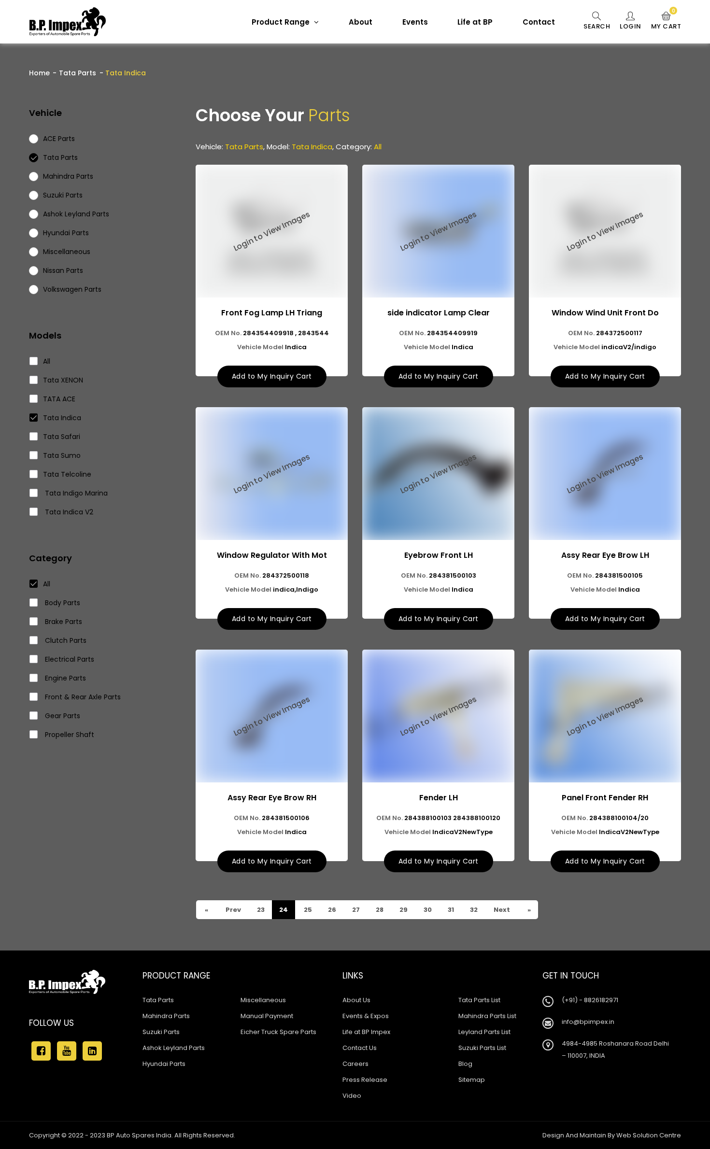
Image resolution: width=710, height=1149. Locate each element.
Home (39, 73)
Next (501, 909)
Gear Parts (61, 716)
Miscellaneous (263, 1000)
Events (415, 22)
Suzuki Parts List (482, 1047)
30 (427, 909)
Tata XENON (63, 380)
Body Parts (61, 603)
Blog (465, 1063)
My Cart (666, 21)
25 (307, 909)
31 (450, 909)
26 (331, 909)
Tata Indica (62, 418)
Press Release (364, 1079)
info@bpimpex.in (588, 1021)
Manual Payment (267, 1016)
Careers (355, 1063)
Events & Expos (365, 1016)
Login (630, 26)
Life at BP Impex (366, 1031)
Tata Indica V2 (68, 512)
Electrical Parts (68, 659)
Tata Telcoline (67, 474)
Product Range (282, 22)
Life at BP (475, 22)
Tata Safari (61, 436)
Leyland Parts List (484, 1031)
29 (403, 909)
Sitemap (471, 1079)
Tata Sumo (62, 455)
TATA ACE (59, 399)
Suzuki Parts (161, 1031)
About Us (356, 1000)
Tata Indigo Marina (75, 493)
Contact (539, 22)
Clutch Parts (64, 640)
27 (355, 909)
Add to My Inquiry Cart (272, 376)
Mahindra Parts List (487, 1016)
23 (260, 909)
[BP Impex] (67, 21)
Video (351, 1095)
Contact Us (359, 1047)
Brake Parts (62, 621)
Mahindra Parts (166, 1016)
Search (596, 26)
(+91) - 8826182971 (590, 1000)
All (46, 361)
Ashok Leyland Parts (173, 1047)
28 (378, 909)
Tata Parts (77, 73)
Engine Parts (64, 678)
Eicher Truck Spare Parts (278, 1031)
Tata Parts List (479, 1000)
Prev (232, 909)
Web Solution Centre (648, 1135)
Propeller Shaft (68, 734)
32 (473, 909)
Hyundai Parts (163, 1063)
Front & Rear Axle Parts (82, 697)
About (360, 22)
